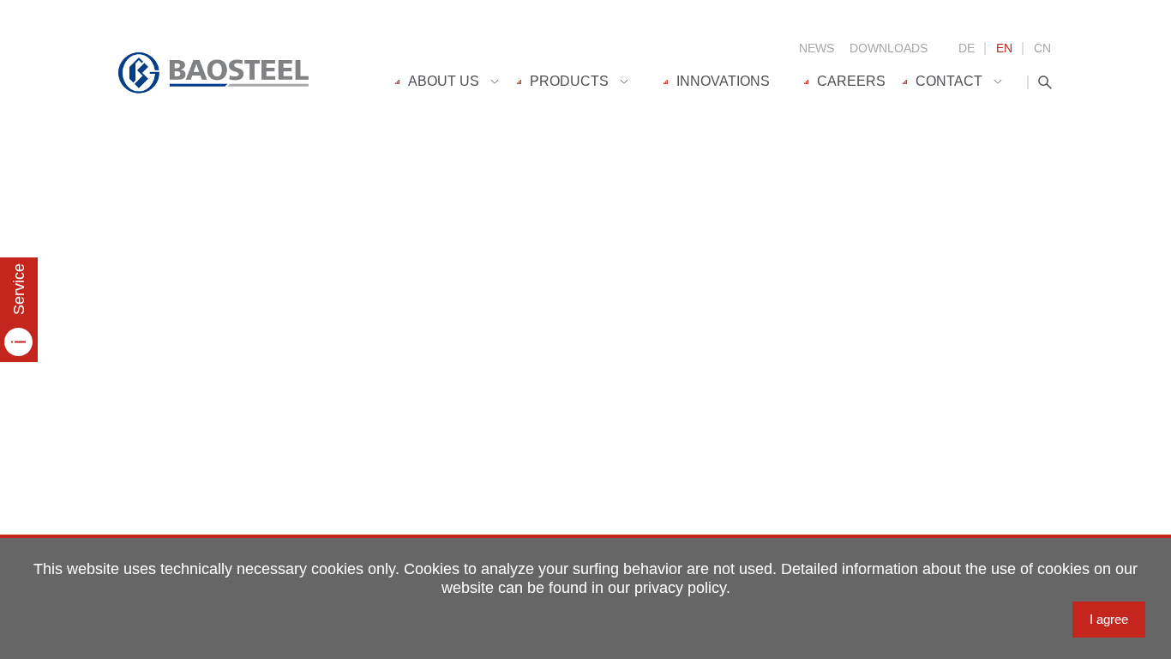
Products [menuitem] (569, 81)
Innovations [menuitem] (723, 81)
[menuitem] (456, 82)
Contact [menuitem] (949, 81)
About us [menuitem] (443, 81)
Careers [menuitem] (851, 81)
